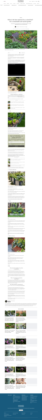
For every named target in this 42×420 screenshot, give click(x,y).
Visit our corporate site (31, 408)
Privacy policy (14, 414)
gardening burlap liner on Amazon (11, 155)
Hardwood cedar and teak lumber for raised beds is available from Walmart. (16, 167)
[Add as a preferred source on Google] (21, 410)
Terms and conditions (6, 414)
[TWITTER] (8, 301)
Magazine (37, 1)
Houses (5, 3)
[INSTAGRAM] (9, 301)
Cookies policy (23, 414)
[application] (16, 70)
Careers (31, 414)
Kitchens (14, 3)
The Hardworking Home (29, 3)
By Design (34, 3)
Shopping (18, 3)
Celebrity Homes (22, 3)
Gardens (8, 3)
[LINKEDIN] (10, 301)
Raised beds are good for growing (11, 295)
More (38, 3)
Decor (11, 3)
